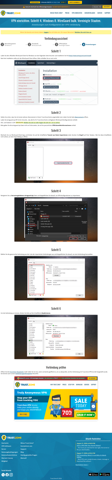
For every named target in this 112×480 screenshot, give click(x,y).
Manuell (24, 458)
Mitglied (4, 461)
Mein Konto (107, 7)
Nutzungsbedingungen (9, 452)
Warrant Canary (7, 458)
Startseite (4, 443)
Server (99, 13)
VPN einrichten (77, 13)
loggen (46, 32)
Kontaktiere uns (26, 446)
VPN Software (6, 446)
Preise (67, 13)
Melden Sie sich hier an (83, 32)
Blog (22, 452)
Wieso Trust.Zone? (56, 13)
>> (61, 7)
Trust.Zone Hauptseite (17, 372)
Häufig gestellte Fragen (29, 455)
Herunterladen (90, 13)
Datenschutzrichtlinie (9, 455)
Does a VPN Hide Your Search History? (89, 445)
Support (107, 13)
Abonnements (79, 117)
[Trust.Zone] (11, 13)
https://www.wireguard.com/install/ (80, 55)
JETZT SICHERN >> (75, 2)
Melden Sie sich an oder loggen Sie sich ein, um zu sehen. (42, 122)
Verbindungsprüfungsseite (23, 373)
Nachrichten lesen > (82, 465)
